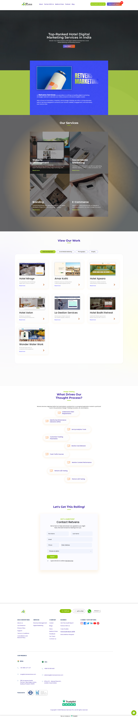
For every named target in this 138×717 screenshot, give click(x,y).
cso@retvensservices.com (28, 674)
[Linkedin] (91, 623)
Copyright (53, 710)
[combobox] (76, 545)
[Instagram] (81, 623)
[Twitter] (88, 623)
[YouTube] (95, 623)
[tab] (48, 251)
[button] (121, 2)
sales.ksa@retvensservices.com (53, 675)
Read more (36, 170)
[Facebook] (85, 623)
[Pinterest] (98, 623)
